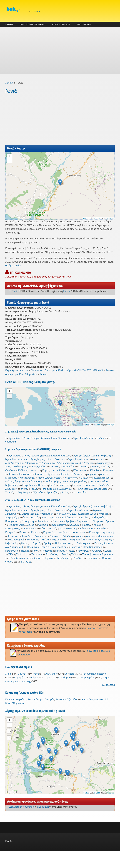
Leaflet (85, 218)
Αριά (7, 466)
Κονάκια (35, 532)
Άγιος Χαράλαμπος (83, 438)
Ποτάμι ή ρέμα (87, 677)
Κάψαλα (94, 470)
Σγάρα (108, 550)
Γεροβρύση (28, 521)
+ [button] (10, 156)
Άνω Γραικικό (30, 517)
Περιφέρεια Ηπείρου (16, 370)
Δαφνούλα (68, 466)
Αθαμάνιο (98, 459)
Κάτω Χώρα (79, 470)
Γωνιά (66, 291)
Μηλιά (45, 539)
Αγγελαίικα (14, 438)
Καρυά (45, 470)
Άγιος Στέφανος (56, 459)
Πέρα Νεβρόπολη (92, 546)
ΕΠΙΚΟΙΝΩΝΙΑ (84, 24)
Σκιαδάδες (11, 488)
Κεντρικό (108, 470)
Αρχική (9, 82)
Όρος (36, 673)
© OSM (97, 218)
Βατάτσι (84, 517)
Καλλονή (23, 470)
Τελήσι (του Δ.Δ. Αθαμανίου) (57, 488)
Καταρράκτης (12, 528)
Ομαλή (84, 477)
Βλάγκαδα (99, 517)
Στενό (24, 488)
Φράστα (106, 558)
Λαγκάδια (79, 474)
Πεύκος (42, 485)
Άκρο (8, 673)
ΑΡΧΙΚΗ (9, 24)
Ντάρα (24, 543)
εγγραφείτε (43, 806)
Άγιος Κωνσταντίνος (16, 459)
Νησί (47, 677)
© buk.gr (110, 218)
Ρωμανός (96, 550)
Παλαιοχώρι (83, 543)
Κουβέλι (39, 474)
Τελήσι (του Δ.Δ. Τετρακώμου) (92, 488)
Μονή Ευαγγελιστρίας (49, 477)
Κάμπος (35, 470)
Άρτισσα (54, 517)
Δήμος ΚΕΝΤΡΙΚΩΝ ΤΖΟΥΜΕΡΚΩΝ (84, 370)
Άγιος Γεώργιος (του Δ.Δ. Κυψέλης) (92, 455)
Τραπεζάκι (52, 492)
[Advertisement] (60, 50)
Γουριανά (57, 521)
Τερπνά (9, 492)
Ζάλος (106, 466)
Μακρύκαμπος (105, 535)
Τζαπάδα (38, 492)
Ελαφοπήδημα (16, 524)
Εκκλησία (69, 673)
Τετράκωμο (24, 492)
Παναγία (94, 481)
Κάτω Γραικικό (48, 528)
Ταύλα (100, 438)
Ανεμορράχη (103, 462)
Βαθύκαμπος (21, 466)
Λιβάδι (66, 535)
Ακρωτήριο (51, 673)
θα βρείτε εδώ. (13, 265)
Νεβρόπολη (71, 477)
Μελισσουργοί (16, 539)
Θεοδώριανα (59, 524)
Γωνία (15, 291)
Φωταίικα (10, 441)
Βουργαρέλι (38, 466)
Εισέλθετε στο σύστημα (21, 806)
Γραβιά (70, 521)
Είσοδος (36, 11)
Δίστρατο (83, 466)
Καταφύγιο (30, 528)
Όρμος (21, 673)
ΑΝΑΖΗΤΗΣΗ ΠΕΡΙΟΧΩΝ (32, 24)
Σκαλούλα (104, 485)
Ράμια (71, 550)
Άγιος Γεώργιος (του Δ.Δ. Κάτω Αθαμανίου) (47, 438)
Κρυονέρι (53, 474)
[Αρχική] (13, 9)
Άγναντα (97, 510)
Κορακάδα (24, 474)
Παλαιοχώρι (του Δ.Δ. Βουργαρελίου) (66, 481)
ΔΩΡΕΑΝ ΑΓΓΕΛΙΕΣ (61, 24)
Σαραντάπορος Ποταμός (41, 699)
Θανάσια (10, 470)
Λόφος (34, 677)
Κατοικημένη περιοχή (94, 673)
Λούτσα (104, 474)
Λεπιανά (54, 535)
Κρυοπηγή (108, 532)
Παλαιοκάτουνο (101, 477)
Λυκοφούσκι (20, 699)
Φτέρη (65, 492)
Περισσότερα (107, 684)
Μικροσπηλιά (77, 539)
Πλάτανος (63, 485)
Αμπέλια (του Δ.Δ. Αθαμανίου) (21, 462)
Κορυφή (18, 677)
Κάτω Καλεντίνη (61, 470)
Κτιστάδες (13, 535)
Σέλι (10, 554)
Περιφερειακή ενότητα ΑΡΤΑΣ (47, 370)
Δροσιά (95, 466)
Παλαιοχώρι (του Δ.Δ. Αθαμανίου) (23, 481)
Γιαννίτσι (54, 466)
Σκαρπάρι (36, 554)
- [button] (10, 161)
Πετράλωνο (28, 485)
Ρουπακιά (90, 485)
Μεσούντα (11, 477)
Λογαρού (92, 474)
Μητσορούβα (27, 477)
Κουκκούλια (78, 532)
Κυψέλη (65, 474)
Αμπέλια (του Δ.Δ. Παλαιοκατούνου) (61, 462)
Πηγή (52, 485)
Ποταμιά (77, 485)
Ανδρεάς (88, 462)
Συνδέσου (90, 627)
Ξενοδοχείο (64, 677)
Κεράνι (12, 474)
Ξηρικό (36, 543)
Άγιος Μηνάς (38, 459)
